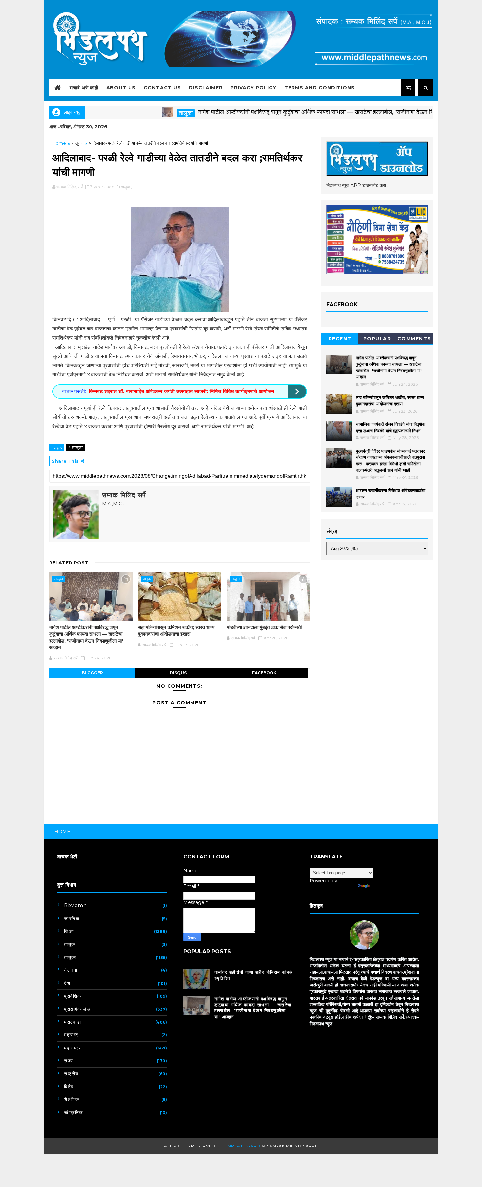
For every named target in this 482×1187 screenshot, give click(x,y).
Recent (340, 339)
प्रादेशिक (72, 996)
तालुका (160, 113)
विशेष (69, 1087)
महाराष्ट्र (72, 1048)
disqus (178, 672)
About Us (121, 88)
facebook (264, 672)
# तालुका (75, 447)
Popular (377, 339)
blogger (92, 672)
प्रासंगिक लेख (77, 1009)
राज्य (68, 1061)
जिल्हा (69, 931)
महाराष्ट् (71, 1035)
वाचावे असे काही (84, 88)
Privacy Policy (253, 88)
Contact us (162, 88)
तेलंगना (70, 970)
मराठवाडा (72, 1022)
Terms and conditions (319, 88)
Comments (414, 339)
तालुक (69, 944)
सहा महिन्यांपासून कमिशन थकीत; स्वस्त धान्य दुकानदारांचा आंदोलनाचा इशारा (176, 630)
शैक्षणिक (71, 1099)
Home (59, 143)
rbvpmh (75, 905)
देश (67, 983)
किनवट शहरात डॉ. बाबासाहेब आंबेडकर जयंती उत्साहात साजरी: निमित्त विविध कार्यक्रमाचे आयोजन (181, 391)
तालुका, (126, 186)
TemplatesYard (241, 1145)
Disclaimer (206, 88)
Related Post (68, 563)
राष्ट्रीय (71, 1074)
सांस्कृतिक (73, 1112)
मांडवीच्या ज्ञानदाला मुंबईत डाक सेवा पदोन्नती (264, 627)
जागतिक (71, 919)
